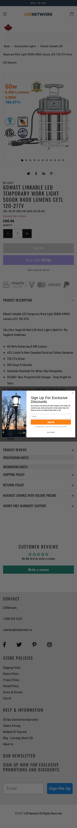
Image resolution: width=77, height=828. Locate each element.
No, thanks (51, 432)
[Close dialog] (72, 393)
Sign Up (50, 422)
